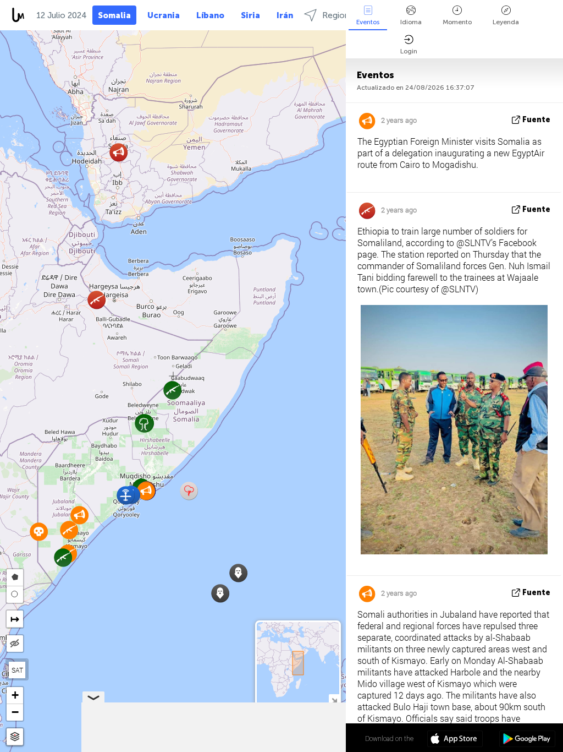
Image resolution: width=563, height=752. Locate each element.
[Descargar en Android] (527, 740)
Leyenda (506, 22)
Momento (457, 22)
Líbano (210, 15)
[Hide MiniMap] (334, 699)
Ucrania (163, 15)
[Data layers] (15, 736)
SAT (17, 670)
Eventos (367, 22)
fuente (536, 119)
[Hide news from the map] (15, 643)
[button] (125, 495)
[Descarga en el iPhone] (455, 740)
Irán (285, 15)
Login (408, 51)
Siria (250, 15)
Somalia (114, 15)
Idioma (411, 22)
